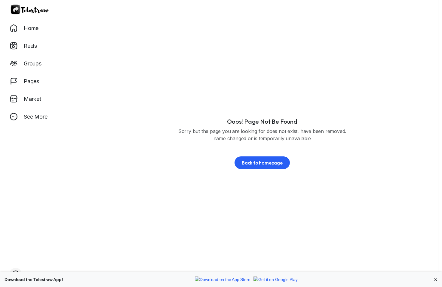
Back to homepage (262, 163)
